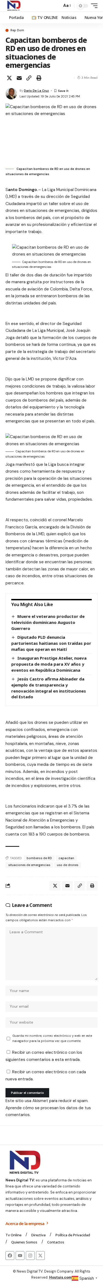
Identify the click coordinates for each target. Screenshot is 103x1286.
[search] (56, 6)
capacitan (66, 858)
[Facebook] (9, 1255)
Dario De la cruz (36, 91)
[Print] (39, 78)
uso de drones (67, 865)
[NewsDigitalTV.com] (13, 6)
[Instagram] (30, 1255)
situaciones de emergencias (29, 865)
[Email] (19, 78)
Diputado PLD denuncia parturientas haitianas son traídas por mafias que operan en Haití (51, 643)
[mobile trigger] (93, 6)
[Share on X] (9, 78)
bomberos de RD (39, 858)
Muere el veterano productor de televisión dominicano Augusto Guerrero (48, 622)
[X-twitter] (40, 1255)
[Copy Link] (29, 78)
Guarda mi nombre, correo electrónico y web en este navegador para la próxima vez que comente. (52, 1038)
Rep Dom (17, 30)
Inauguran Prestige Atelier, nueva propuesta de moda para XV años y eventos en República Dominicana (49, 664)
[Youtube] (20, 1255)
